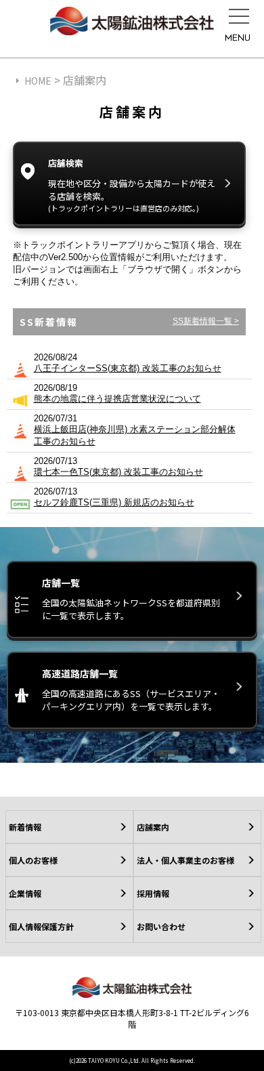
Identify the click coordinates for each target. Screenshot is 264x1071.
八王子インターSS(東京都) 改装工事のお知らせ (127, 368)
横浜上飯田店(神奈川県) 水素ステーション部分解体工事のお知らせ (135, 435)
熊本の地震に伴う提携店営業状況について (117, 399)
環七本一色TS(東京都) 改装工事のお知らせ (118, 472)
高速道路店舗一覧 (131, 690)
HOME (37, 80)
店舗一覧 (131, 599)
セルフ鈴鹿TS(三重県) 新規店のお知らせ (114, 502)
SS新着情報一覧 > (206, 321)
